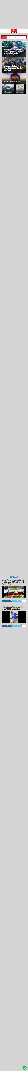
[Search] (26, 31)
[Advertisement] (14, 15)
